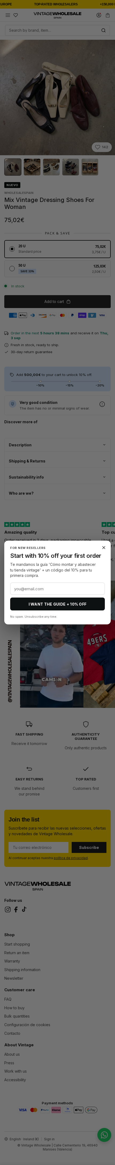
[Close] (103, 547)
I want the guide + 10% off (58, 604)
